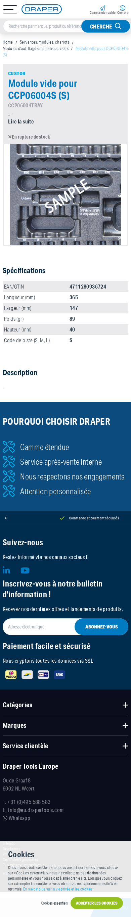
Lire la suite (21, 121)
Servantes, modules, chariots (45, 42)
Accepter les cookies (97, 903)
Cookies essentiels (54, 903)
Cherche (101, 26)
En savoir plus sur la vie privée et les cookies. (58, 889)
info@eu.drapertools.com (35, 809)
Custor (16, 73)
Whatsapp (18, 817)
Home (8, 42)
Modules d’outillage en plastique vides (36, 48)
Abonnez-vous (101, 627)
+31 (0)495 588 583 (28, 801)
